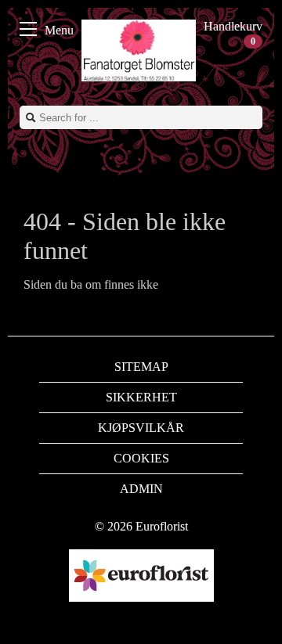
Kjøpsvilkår (141, 427)
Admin (141, 488)
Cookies (141, 458)
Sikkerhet (141, 397)
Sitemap (141, 366)
